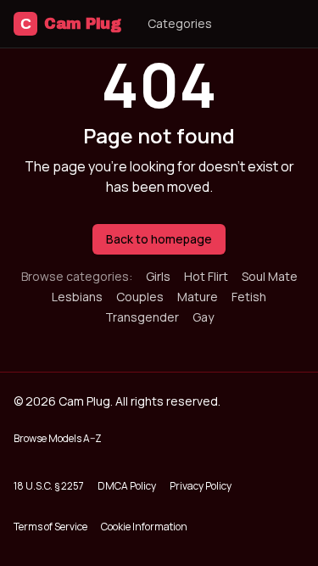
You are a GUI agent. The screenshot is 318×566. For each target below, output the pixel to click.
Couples (140, 297)
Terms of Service (50, 526)
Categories (180, 23)
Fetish (249, 297)
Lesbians (77, 297)
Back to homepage (159, 239)
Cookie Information (144, 526)
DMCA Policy (127, 486)
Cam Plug (70, 23)
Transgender (142, 317)
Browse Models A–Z (58, 438)
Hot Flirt (206, 276)
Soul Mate (270, 276)
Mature (197, 297)
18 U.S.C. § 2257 (49, 486)
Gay (203, 317)
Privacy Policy (201, 486)
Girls (158, 276)
